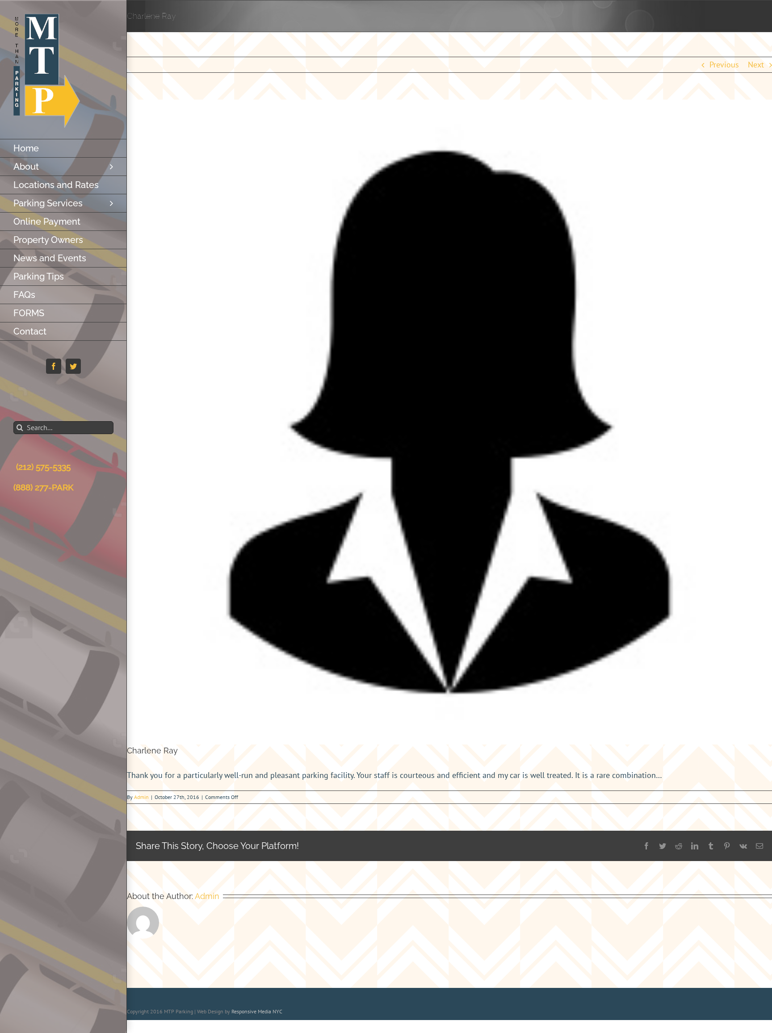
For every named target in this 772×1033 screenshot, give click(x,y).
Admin (141, 797)
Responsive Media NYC (256, 1011)
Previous (724, 64)
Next (756, 64)
